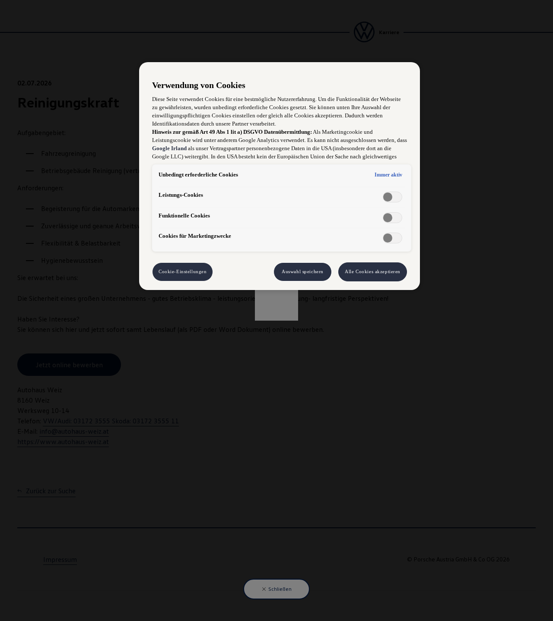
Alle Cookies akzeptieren (372, 271)
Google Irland (169, 148)
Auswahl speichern (303, 271)
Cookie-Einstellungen (183, 271)
